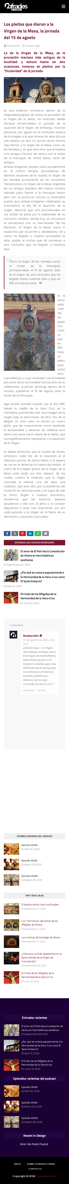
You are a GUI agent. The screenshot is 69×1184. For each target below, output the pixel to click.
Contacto (35, 1168)
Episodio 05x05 (29, 845)
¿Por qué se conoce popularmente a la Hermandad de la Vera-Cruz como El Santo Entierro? (43, 576)
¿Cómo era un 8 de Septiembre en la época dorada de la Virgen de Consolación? (41, 957)
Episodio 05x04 (29, 860)
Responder (28, 690)
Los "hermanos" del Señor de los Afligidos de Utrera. (39, 923)
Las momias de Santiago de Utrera (40, 937)
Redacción (13, 46)
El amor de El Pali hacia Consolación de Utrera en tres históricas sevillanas (43, 555)
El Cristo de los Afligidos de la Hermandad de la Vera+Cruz (38, 596)
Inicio (17, 1163)
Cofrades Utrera (46, 1176)
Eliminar (41, 690)
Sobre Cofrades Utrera (41, 1163)
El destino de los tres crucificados (40, 904)
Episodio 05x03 (29, 876)
